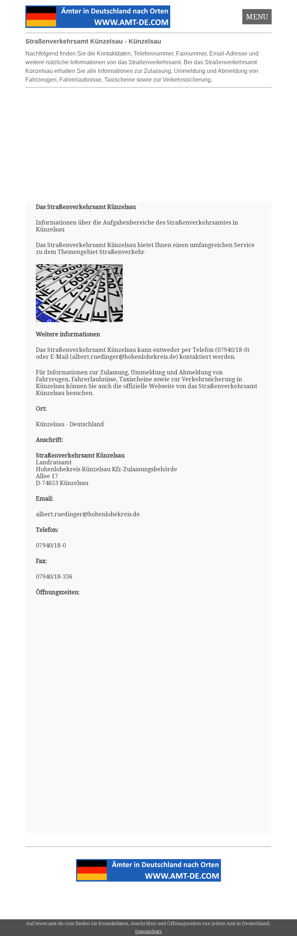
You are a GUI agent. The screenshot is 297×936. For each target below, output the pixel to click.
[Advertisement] (148, 141)
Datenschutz (148, 931)
